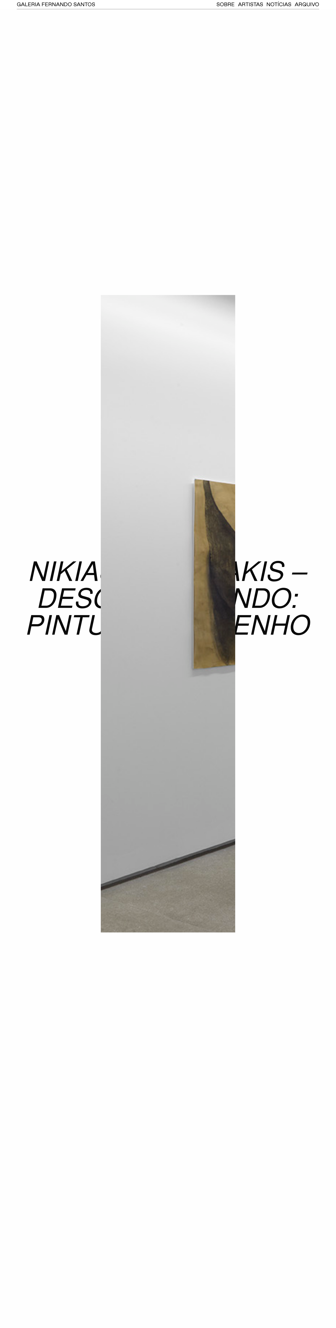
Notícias (278, 4)
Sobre (225, 4)
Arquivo (307, 4)
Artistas (250, 4)
